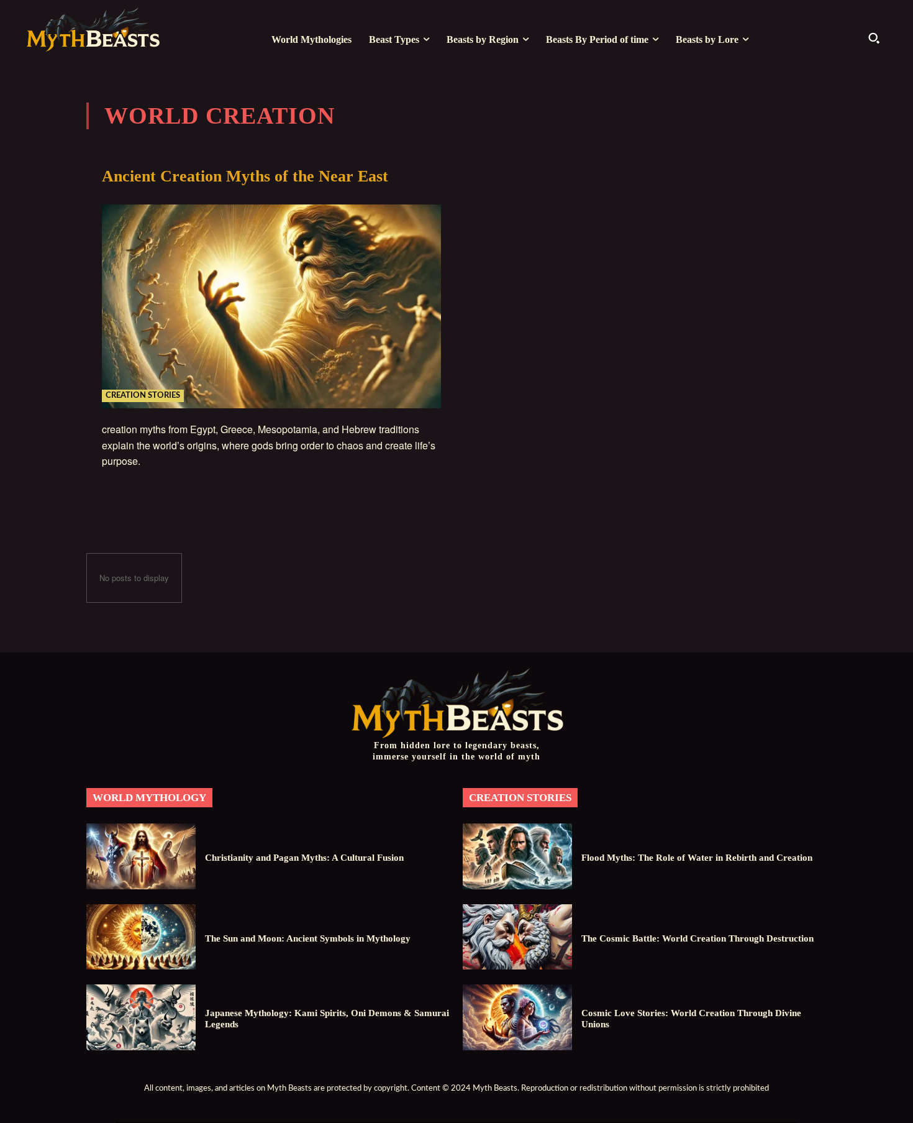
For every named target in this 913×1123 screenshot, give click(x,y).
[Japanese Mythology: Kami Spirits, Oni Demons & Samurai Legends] (141, 1017)
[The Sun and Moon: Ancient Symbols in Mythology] (141, 936)
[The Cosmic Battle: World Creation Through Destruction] (517, 936)
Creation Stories (143, 396)
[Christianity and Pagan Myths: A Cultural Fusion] (141, 856)
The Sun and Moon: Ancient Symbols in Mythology (308, 938)
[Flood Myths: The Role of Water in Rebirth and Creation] (517, 856)
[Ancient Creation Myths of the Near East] (271, 306)
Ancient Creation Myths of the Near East (245, 176)
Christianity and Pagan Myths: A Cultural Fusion (304, 858)
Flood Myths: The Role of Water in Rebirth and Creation (696, 858)
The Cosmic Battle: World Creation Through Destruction (697, 938)
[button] (874, 38)
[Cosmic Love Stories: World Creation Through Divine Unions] (517, 1017)
